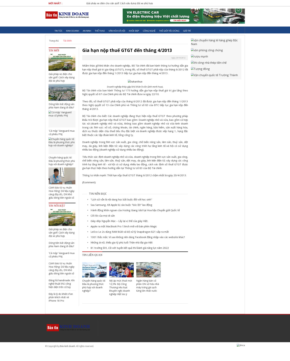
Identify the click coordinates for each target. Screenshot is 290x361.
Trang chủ (54, 40)
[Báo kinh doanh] (67, 15)
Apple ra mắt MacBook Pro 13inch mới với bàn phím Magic (124, 226)
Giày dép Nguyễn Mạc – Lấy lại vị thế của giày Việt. (119, 220)
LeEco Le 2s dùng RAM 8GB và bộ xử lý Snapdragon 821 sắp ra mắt (130, 231)
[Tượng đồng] (216, 70)
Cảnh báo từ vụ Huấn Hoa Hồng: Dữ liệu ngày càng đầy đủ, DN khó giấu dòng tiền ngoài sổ (61, 192)
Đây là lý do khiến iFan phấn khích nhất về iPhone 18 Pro (61, 297)
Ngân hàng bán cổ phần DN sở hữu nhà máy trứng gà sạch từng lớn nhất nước (147, 285)
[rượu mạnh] (216, 58)
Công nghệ (149, 30)
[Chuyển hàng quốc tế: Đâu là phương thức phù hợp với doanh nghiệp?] (94, 269)
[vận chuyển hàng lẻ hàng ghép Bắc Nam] (216, 43)
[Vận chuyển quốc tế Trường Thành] (216, 76)
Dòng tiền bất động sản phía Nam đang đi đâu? (61, 105)
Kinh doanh (72, 30)
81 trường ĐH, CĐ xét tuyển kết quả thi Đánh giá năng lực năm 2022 (130, 247)
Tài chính (67, 40)
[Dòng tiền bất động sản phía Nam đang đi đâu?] (62, 92)
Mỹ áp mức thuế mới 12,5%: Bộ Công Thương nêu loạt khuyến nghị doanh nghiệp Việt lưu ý (120, 287)
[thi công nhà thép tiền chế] (216, 64)
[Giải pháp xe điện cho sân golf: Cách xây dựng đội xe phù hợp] (62, 62)
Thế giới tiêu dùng (169, 30)
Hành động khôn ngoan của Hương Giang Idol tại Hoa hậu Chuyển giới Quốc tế (135, 210)
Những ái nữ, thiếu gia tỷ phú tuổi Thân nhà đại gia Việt (122, 242)
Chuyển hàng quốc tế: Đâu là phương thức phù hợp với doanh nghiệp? (94, 285)
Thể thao (100, 30)
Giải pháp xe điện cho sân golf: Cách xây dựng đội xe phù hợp (112, 3)
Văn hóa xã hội (117, 30)
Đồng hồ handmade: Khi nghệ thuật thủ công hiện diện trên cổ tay (62, 284)
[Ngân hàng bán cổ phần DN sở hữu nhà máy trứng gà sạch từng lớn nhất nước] (148, 269)
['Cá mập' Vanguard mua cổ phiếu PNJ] (62, 119)
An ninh (87, 30)
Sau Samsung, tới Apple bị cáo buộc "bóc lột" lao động (121, 204)
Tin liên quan (92, 254)
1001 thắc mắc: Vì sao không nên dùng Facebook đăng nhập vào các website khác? (138, 237)
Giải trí (187, 30)
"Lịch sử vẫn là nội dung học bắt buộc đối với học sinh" (121, 199)
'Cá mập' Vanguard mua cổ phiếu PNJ (62, 132)
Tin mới (54, 50)
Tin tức (58, 30)
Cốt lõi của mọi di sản (103, 215)
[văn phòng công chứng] (216, 51)
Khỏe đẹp (134, 30)
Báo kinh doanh (67, 346)
